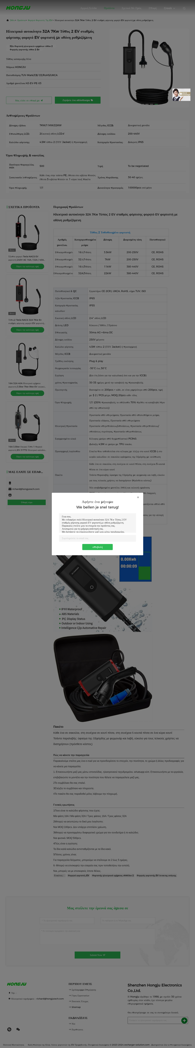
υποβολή (97, 547)
